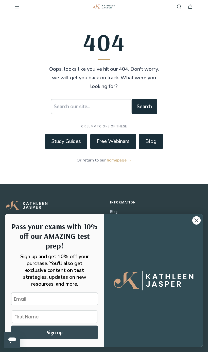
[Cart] (190, 6)
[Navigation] (17, 6)
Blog (151, 141)
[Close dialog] (196, 220)
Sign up (55, 332)
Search (144, 106)
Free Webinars (113, 141)
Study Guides (66, 141)
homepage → (119, 160)
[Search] (179, 6)
